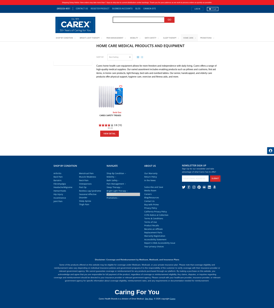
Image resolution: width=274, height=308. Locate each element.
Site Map (149, 299)
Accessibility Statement (155, 239)
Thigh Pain (84, 204)
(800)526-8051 (63, 8)
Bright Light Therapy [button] (116, 190)
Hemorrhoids (60, 190)
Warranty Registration (154, 236)
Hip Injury (58, 194)
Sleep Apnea (85, 201)
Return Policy (150, 176)
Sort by (100, 57)
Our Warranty (150, 173)
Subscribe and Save (153, 187)
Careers (148, 194)
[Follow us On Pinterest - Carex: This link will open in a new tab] (199, 187)
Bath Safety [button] (112, 180)
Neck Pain (83, 180)
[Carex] (75, 25)
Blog (137, 8)
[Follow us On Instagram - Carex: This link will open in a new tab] (194, 187)
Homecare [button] (111, 194)
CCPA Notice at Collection (156, 215)
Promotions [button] (112, 197)
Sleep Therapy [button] (113, 187)
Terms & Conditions (153, 218)
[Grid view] (138, 57)
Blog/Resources (151, 197)
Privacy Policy (150, 208)
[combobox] (139, 20)
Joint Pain (58, 201)
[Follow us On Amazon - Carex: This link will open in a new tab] (214, 187)
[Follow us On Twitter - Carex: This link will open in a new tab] (183, 187)
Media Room (150, 190)
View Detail (109, 133)
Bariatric (58, 180)
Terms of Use (150, 222)
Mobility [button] (110, 176)
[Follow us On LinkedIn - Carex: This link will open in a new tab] (209, 187)
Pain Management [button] (115, 183)
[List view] (142, 57)
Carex (172, 299)
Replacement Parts (153, 232)
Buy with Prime (151, 204)
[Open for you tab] (270, 150)
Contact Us (82, 8)
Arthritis (57, 173)
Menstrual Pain (86, 173)
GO (169, 19)
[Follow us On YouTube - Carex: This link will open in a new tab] (204, 187)
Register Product (100, 8)
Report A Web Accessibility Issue (159, 243)
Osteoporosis (85, 183)
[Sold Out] (110, 97)
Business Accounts (122, 8)
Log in (197, 9)
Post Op (82, 187)
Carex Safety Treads (110, 115)
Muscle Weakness (87, 176)
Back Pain (58, 176)
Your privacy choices (154, 246)
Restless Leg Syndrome (90, 190)
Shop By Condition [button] (115, 173)
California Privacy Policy (155, 211)
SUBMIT (215, 178)
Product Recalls (151, 225)
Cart (214, 9)
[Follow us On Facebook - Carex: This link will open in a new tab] (189, 187)
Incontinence (60, 197)
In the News (150, 180)
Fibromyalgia (60, 183)
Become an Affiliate (153, 229)
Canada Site (149, 8)
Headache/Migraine (63, 187)
